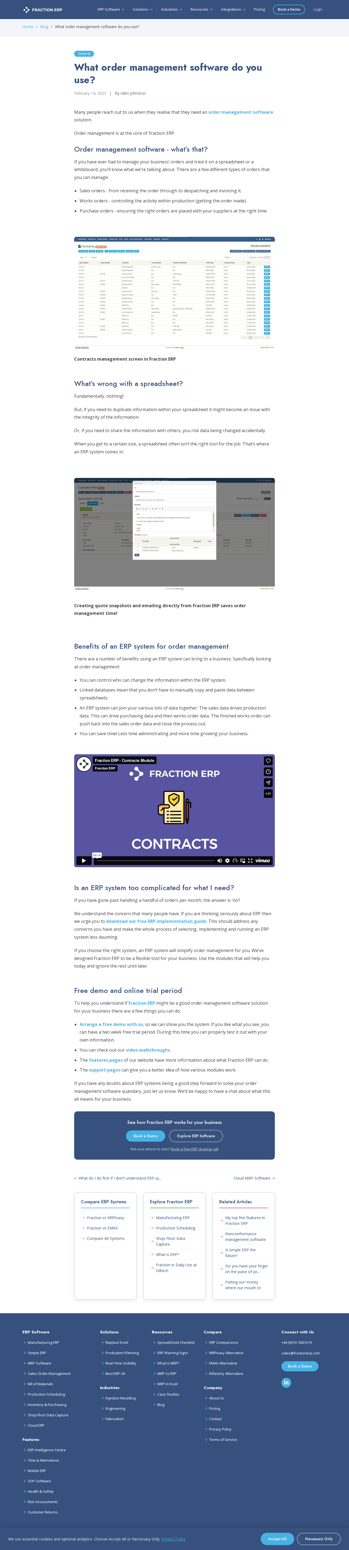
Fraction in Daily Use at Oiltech (176, 1267)
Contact (215, 1419)
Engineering (115, 1408)
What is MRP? (168, 1363)
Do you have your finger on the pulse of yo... (246, 1268)
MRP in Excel (167, 1384)
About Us (216, 1398)
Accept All (277, 1539)
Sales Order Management (49, 1373)
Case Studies (168, 1394)
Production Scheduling (175, 1228)
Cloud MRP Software (253, 1178)
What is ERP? (167, 1254)
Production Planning (122, 1353)
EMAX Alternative (223, 1363)
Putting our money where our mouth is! (243, 1284)
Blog (44, 26)
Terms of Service (223, 1439)
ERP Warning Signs (172, 1353)
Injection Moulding (121, 1398)
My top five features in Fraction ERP (245, 1220)
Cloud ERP (36, 1425)
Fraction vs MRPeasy (105, 1217)
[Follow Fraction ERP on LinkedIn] (286, 1383)
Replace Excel (117, 1342)
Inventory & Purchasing (47, 1404)
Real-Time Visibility (121, 1363)
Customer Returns (43, 1512)
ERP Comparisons (223, 1342)
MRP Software (39, 1363)
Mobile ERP (37, 1470)
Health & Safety (41, 1491)
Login (318, 9)
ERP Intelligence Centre (47, 1450)
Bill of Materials (40, 1384)
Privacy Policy (220, 1429)
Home (27, 26)
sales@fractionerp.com (300, 1353)
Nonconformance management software (245, 1236)
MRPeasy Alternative (226, 1353)
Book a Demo (289, 9)
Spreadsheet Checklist (176, 1342)
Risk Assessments (43, 1502)
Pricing (259, 9)
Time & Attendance (43, 1460)
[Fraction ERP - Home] (42, 9)
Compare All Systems (106, 1238)
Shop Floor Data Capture (170, 1241)
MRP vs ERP (166, 1373)
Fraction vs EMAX (102, 1228)
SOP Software (39, 1481)
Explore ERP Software (196, 1136)
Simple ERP (37, 1353)
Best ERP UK (115, 1373)
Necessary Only (319, 1539)
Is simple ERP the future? (240, 1252)
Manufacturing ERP (173, 1217)
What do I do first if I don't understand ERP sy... (119, 1178)
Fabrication (115, 1419)
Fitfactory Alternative (226, 1373)
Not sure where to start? (174, 1149)
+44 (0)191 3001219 (296, 1342)
